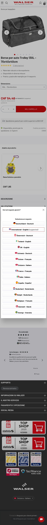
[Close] (43, 210)
